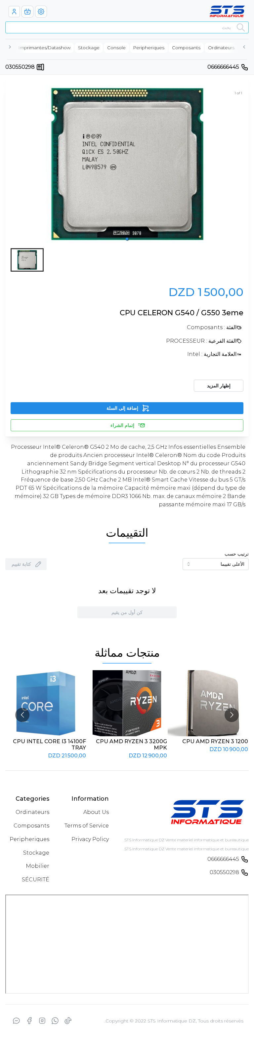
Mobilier (37, 866)
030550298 (20, 67)
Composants (31, 826)
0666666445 (223, 67)
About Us (96, 812)
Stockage (36, 853)
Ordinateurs (32, 812)
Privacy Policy (90, 839)
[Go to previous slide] (22, 715)
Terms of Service (86, 826)
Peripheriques (29, 839)
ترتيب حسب (237, 554)
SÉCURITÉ (35, 879)
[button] (127, 239)
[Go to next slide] (232, 715)
